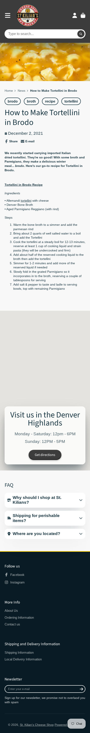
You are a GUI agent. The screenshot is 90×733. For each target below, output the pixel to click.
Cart (83, 15)
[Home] (28, 15)
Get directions (45, 454)
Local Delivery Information (23, 659)
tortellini (26, 200)
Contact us (12, 624)
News (21, 90)
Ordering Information (19, 617)
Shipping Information (19, 652)
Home (9, 90)
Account (74, 15)
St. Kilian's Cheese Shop (37, 724)
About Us (11, 610)
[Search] (81, 34)
